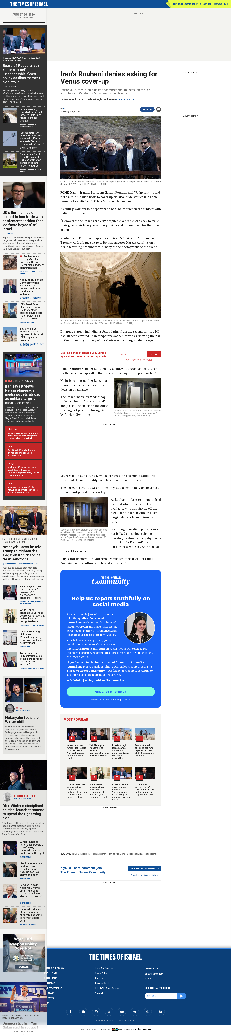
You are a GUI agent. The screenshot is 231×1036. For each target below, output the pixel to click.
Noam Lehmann (28, 344)
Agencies (27, 346)
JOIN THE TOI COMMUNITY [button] (144, 868)
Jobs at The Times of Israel (107, 988)
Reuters (25, 298)
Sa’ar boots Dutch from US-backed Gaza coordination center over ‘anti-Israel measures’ (30, 160)
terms (150, 360)
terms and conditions (105, 968)
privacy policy (101, 973)
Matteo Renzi (150, 854)
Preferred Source (125, 99)
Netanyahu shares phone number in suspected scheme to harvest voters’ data (31, 915)
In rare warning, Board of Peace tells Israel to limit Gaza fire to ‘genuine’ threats (31, 115)
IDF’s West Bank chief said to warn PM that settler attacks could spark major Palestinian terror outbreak (31, 311)
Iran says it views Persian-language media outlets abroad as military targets (22, 392)
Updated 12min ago (24, 381)
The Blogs (49, 993)
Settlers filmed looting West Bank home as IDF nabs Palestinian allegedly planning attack (32, 262)
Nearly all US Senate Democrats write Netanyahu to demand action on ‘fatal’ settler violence (31, 287)
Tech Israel (50, 983)
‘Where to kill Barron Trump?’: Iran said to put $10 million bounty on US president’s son (144, 789)
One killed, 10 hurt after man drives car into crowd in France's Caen (22, 453)
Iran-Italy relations (117, 854)
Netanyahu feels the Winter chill (21, 720)
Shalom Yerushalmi (22, 798)
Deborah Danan (29, 925)
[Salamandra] (143, 1029)
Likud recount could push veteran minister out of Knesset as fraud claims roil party (31, 869)
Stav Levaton (28, 322)
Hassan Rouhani (99, 854)
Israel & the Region (81, 854)
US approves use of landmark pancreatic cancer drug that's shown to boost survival (23, 436)
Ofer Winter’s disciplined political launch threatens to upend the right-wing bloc (23, 812)
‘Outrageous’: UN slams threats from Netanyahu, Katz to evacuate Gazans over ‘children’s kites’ (32, 138)
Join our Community (185, 4)
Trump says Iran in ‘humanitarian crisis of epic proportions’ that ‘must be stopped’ (31, 659)
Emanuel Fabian (26, 126)
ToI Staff (33, 148)
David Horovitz (23, 710)
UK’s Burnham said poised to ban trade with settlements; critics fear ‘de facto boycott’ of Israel (77, 790)
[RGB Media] (117, 1029)
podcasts (49, 998)
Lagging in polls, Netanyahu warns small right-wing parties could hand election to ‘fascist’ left (31, 892)
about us (99, 978)
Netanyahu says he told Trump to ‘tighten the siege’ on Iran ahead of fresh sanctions (21, 553)
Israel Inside (50, 978)
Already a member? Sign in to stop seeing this (111, 699)
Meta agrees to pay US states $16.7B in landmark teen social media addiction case (23, 490)
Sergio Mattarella (134, 854)
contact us (100, 993)
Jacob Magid (10, 86)
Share (149, 109)
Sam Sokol (26, 857)
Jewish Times (51, 973)
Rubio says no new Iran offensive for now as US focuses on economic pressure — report (31, 592)
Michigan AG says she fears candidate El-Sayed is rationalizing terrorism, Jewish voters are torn (24, 471)
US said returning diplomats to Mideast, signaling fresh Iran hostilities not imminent (31, 637)
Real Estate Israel (53, 988)
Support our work (110, 692)
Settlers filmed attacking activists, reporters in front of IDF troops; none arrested (144, 750)
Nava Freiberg (28, 124)
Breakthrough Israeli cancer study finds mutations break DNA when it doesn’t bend (120, 751)
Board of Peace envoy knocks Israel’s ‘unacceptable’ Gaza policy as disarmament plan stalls (121, 792)
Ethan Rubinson (24, 403)
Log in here (153, 875)
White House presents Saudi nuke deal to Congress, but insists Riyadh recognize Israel (98, 790)
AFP (65, 108)
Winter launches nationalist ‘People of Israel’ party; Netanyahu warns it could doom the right (76, 751)
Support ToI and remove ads (214, 4)
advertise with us (102, 983)
